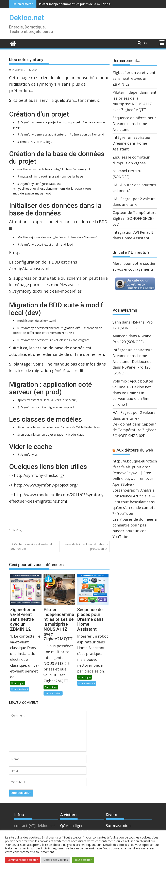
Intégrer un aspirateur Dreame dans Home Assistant (132, 143)
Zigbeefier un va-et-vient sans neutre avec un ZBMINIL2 (134, 78)
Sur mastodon (118, 825)
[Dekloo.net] (13, 43)
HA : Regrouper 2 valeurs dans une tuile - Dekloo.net (134, 418)
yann (34, 70)
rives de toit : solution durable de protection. (86, 546)
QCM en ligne (71, 825)
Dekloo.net (26, 18)
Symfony (17, 530)
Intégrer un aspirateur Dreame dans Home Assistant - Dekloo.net (132, 355)
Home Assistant (19, 689)
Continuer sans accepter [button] (22, 860)
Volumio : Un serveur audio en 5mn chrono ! (131, 398)
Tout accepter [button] (83, 860)
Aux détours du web (134, 450)
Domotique (17, 683)
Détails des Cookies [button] (56, 860)
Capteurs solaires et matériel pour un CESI (31, 546)
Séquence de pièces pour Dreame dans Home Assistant (78, 4)
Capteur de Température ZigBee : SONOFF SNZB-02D (134, 218)
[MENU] (162, 43)
